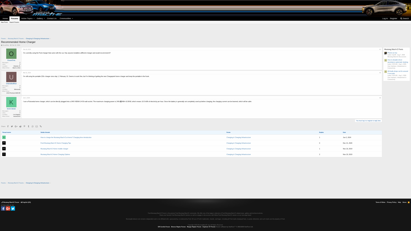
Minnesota (17, 89)
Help (399, 202)
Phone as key (392, 53)
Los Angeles (16, 114)
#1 (380, 49)
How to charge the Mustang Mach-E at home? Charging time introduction (66, 137)
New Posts (4, 22)
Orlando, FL (16, 66)
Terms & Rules (380, 202)
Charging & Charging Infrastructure (238, 137)
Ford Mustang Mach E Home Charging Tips (56, 143)
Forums (14, 18)
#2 (380, 72)
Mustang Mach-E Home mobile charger (54, 149)
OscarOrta (5, 45)
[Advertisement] (205, 32)
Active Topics (27, 18)
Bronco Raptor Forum (178, 227)
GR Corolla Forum (164, 227)
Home (5, 18)
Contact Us (52, 18)
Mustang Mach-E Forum (11, 202)
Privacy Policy (391, 202)
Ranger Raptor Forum (194, 227)
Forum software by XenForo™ (234, 227)
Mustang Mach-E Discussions (397, 57)
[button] (34, 18)
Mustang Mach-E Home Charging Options (55, 154)
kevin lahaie (11, 109)
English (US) (26, 202)
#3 (380, 98)
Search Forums (14, 22)
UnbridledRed (11, 83)
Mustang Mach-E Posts (393, 49)
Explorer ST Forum (209, 227)
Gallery (40, 18)
